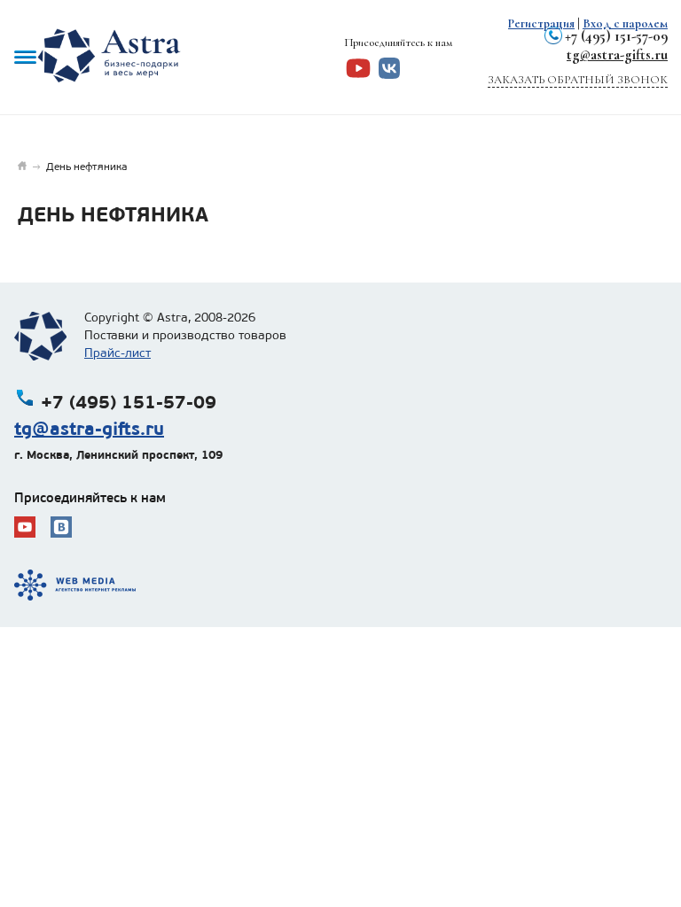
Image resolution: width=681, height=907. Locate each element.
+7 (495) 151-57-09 (616, 36)
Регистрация (541, 23)
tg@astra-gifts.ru (617, 54)
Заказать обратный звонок (578, 80)
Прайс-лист (117, 352)
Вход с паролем (625, 23)
